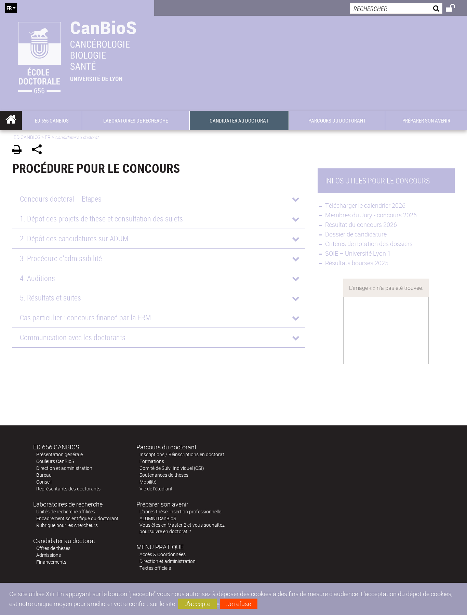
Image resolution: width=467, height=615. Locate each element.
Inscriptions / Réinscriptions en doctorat (181, 454)
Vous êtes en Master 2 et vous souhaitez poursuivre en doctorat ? (182, 528)
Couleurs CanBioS (55, 461)
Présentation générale (59, 454)
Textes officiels (155, 568)
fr (9, 7)
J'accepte (197, 604)
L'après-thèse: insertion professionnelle (180, 511)
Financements (51, 562)
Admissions (48, 555)
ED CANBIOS (27, 137)
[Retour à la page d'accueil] (77, 55)
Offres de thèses (53, 548)
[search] (396, 8)
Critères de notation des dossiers (369, 244)
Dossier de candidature (356, 234)
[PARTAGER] (39, 150)
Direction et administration (64, 468)
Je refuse (238, 604)
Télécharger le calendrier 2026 (366, 205)
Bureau (44, 475)
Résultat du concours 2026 (361, 224)
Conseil (44, 481)
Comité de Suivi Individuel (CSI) (171, 468)
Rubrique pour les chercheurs (67, 525)
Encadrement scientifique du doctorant (77, 518)
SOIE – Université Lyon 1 (358, 253)
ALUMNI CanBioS (157, 518)
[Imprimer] (19, 150)
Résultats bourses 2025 (357, 263)
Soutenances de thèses (163, 475)
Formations (151, 461)
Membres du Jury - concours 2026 (371, 215)
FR (48, 137)
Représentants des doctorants (68, 488)
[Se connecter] (455, 9)
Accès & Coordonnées (162, 554)
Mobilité (147, 481)
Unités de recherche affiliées (65, 511)
